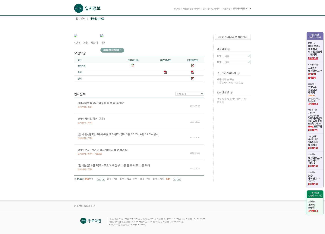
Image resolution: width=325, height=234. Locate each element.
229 (162, 179)
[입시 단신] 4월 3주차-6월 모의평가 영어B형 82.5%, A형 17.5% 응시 (118, 134)
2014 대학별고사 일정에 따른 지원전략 (101, 103)
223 (122, 179)
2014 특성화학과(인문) (91, 118)
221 (109, 179)
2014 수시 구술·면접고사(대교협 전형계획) (103, 149)
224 (129, 179)
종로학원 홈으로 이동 (85, 206)
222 (116, 179)
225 (135, 179)
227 (148, 179)
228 (155, 179)
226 (142, 179)
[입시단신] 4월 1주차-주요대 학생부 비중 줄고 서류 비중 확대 (114, 165)
